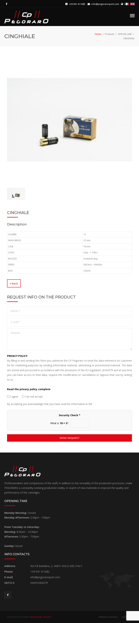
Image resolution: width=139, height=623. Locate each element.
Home (98, 34)
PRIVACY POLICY (108, 617)
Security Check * (69, 415)
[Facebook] (6, 4)
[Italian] (127, 4)
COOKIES (127, 617)
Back (14, 283)
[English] (132, 4)
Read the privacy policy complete (28, 389)
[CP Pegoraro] (26, 16)
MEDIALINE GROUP (40, 617)
